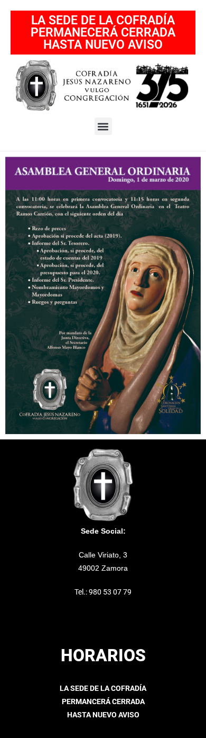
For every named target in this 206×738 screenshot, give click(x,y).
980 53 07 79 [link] (110, 592)
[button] (103, 126)
